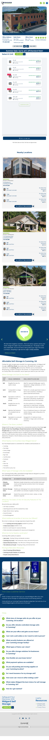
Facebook (19, 718)
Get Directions (18, 46)
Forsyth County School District (11, 554)
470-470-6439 (6, 185)
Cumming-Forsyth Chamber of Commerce (14, 552)
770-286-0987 (6, 42)
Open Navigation (47, 3)
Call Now (32, 46)
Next (45, 21)
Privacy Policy (41, 707)
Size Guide (19, 54)
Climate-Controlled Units (6, 483)
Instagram (29, 718)
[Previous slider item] (2, 339)
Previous (4, 21)
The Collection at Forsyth (9, 545)
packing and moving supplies (14, 523)
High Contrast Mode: (23, 727)
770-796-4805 (6, 239)
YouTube (22, 718)
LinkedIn (26, 718)
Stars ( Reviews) (40, 39)
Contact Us (44, 3)
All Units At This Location (23, 206)
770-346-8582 (6, 293)
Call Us (41, 3)
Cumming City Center (9, 540)
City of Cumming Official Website (12, 550)
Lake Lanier (6, 538)
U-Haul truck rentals (8, 525)
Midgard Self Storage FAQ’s (41, 704)
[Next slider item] (47, 339)
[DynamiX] (24, 723)
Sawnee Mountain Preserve (10, 542)
